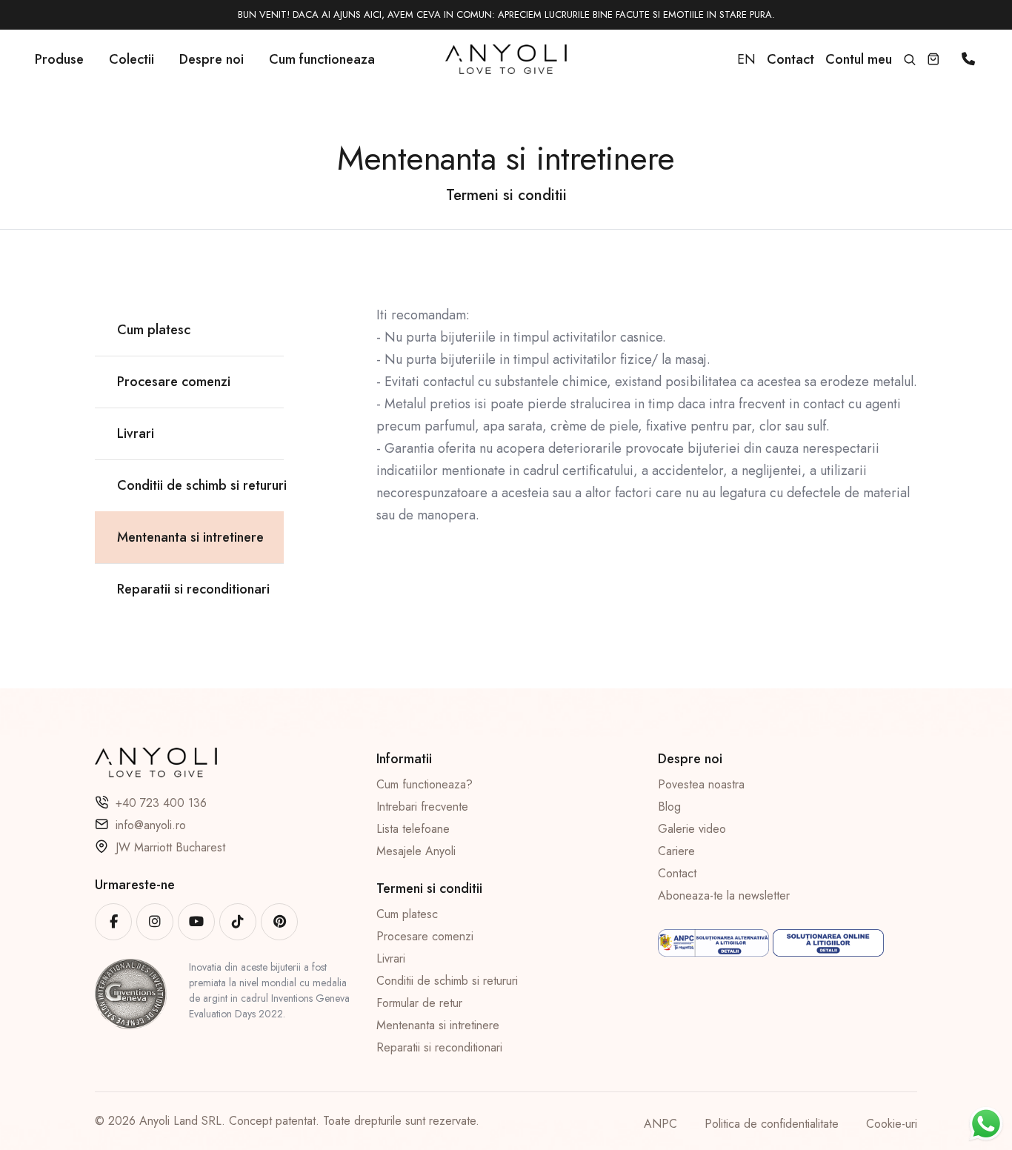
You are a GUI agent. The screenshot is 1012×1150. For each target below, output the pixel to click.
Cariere (676, 851)
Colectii (131, 59)
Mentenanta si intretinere (437, 1025)
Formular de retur (419, 1002)
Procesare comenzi (424, 936)
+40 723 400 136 (161, 802)
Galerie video (692, 828)
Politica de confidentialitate (772, 1123)
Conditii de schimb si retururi (447, 980)
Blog (669, 806)
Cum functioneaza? (424, 784)
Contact (677, 873)
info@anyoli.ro (151, 825)
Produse (59, 59)
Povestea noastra (701, 784)
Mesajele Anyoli (416, 851)
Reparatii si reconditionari (439, 1047)
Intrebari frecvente (422, 806)
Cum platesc (407, 914)
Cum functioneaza (322, 59)
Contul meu (858, 59)
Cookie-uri (891, 1123)
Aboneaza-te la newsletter (724, 895)
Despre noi (211, 59)
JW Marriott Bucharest (170, 847)
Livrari (390, 958)
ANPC (660, 1123)
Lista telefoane (413, 828)
